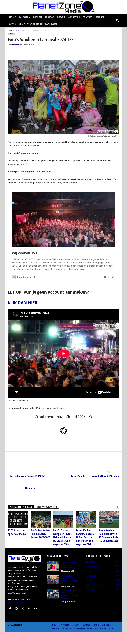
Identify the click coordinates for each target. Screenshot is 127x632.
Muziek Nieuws (93, 585)
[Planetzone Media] (63, 7)
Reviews (49, 17)
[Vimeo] (30, 609)
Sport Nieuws (92, 566)
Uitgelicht (90, 562)
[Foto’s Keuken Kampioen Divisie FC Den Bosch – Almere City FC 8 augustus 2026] (86, 519)
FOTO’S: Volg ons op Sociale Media (17, 532)
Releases (100, 17)
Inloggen (24, 17)
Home (12, 17)
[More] (39, 52)
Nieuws (37, 17)
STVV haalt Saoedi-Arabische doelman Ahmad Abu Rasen (69, 565)
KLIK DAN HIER (22, 302)
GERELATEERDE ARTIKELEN (21, 506)
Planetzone (17, 44)
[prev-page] (113, 507)
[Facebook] (11, 52)
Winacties (74, 17)
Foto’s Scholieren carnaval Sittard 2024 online (95, 476)
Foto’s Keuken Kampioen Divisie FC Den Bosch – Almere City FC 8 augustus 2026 (85, 537)
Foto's (17, 30)
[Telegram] (32, 52)
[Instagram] (17, 609)
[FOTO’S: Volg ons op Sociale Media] (18, 519)
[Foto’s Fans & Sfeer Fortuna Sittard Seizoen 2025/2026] (41, 519)
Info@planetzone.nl (16, 602)
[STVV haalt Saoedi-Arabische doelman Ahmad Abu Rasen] (53, 566)
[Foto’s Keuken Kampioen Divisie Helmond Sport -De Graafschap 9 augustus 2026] (63, 519)
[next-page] (117, 507)
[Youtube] (36, 609)
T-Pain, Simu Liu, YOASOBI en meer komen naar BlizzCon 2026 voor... (69, 594)
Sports (89, 571)
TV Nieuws (91, 575)
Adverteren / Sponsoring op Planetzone (33, 24)
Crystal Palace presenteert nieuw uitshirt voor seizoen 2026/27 (69, 579)
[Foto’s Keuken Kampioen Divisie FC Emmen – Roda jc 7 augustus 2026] (109, 519)
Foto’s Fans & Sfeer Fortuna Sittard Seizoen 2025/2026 (40, 534)
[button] (117, 20)
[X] (18, 52)
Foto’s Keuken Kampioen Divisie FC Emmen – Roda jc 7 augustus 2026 (108, 535)
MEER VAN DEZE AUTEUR (47, 506)
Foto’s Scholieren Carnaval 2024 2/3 (26, 476)
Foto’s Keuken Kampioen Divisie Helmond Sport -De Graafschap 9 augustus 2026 (62, 537)
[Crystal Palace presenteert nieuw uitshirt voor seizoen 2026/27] (53, 579)
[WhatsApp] (25, 52)
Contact (87, 17)
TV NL (88, 580)
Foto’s (61, 17)
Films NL (90, 589)
